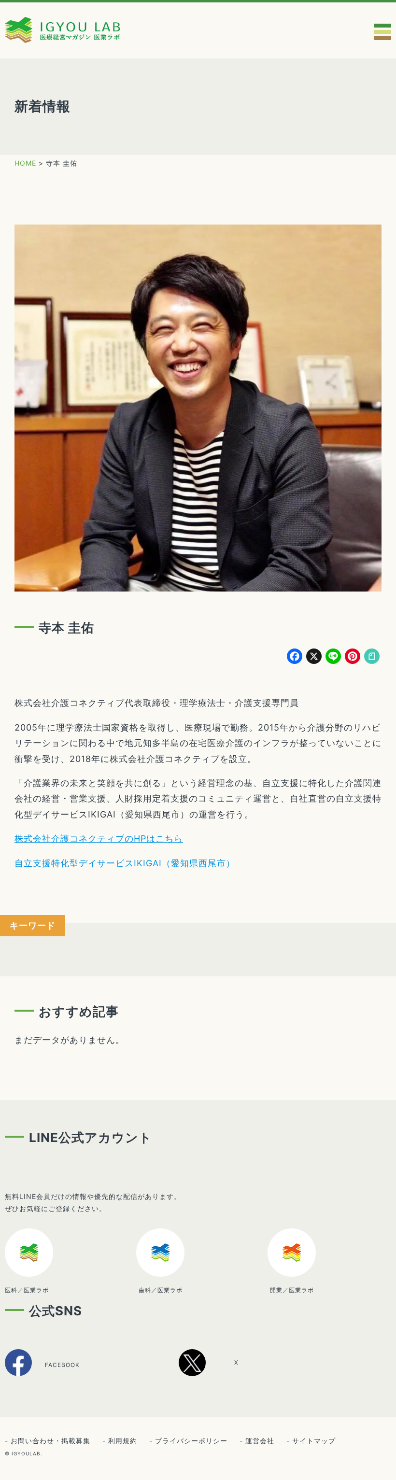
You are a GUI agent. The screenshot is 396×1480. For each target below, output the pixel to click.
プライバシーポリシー (191, 1441)
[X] (219, 1372)
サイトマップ (314, 1441)
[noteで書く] (372, 657)
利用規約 (122, 1441)
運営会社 (259, 1441)
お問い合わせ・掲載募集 (50, 1441)
